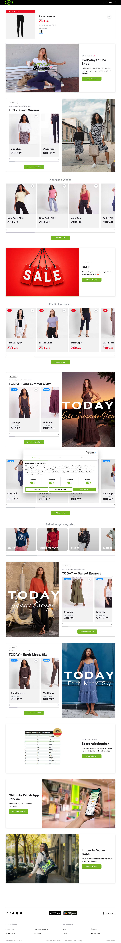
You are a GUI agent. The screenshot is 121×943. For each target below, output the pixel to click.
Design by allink (110, 940)
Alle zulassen (84, 489)
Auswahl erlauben (60, 489)
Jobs (64, 929)
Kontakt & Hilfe (10, 933)
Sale (10, 310)
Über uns (93, 929)
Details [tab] (61, 458)
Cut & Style (37, 933)
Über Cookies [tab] (85, 458)
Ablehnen (37, 489)
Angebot (14, 389)
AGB (74, 940)
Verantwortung (95, 933)
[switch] (51, 483)
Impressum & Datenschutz (54, 940)
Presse (65, 933)
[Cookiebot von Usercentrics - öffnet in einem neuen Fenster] (88, 452)
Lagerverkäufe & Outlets (41, 929)
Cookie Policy (68, 940)
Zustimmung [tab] (36, 458)
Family (80, 940)
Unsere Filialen (10, 929)
